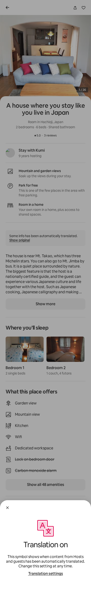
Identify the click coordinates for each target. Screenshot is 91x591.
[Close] (7, 508)
